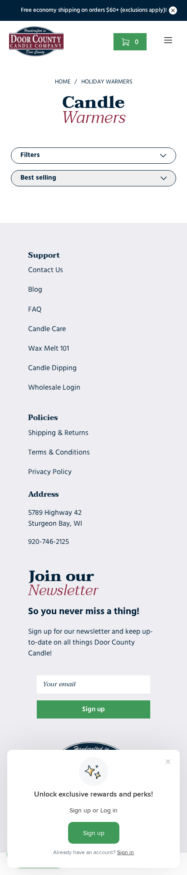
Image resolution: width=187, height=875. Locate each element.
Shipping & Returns (58, 433)
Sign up (93, 709)
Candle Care (47, 329)
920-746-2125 (48, 542)
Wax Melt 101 (48, 348)
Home (63, 82)
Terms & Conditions (59, 452)
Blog (35, 289)
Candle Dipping (52, 368)
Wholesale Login (54, 387)
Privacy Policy (50, 472)
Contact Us (45, 270)
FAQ (34, 309)
